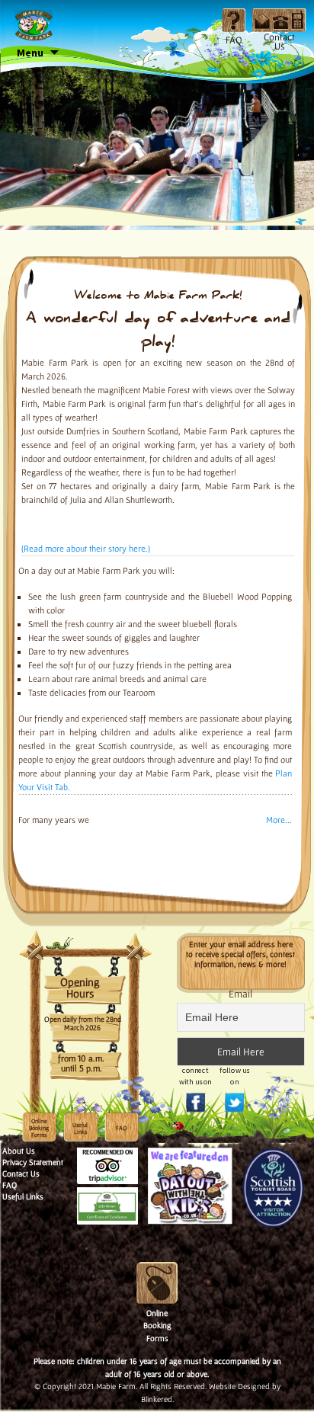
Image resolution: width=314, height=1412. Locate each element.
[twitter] (235, 1085)
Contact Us (21, 1173)
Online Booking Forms (39, 1128)
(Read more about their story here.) (85, 548)
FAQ (9, 1184)
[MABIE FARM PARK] (33, 23)
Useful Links (80, 1128)
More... (279, 819)
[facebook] (196, 1085)
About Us (18, 1150)
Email (240, 994)
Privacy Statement (32, 1162)
